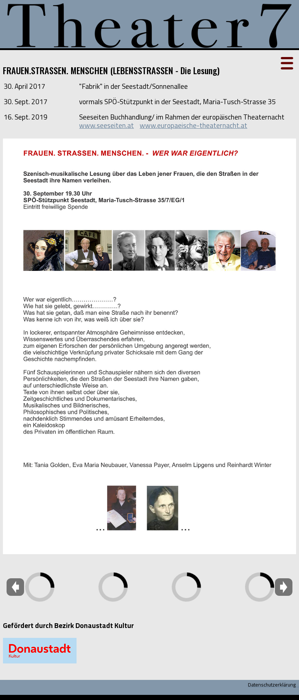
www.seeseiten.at (106, 125)
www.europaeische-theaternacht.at (193, 125)
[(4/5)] (259, 567)
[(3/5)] (186, 567)
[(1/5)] (69, 567)
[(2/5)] (113, 567)
